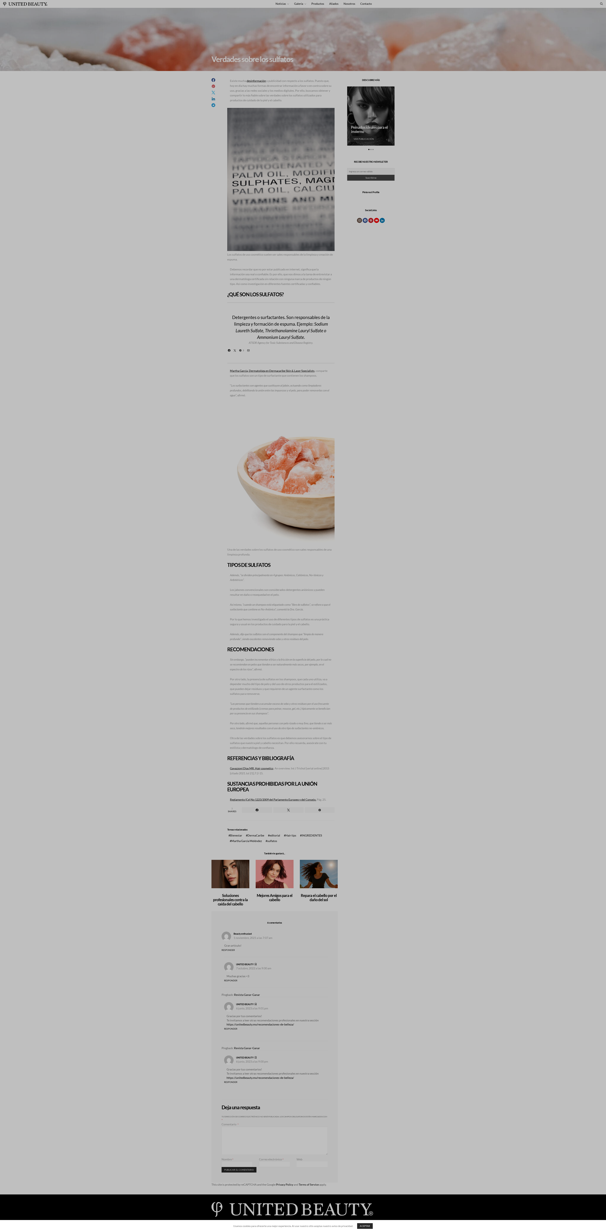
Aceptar (365, 1226)
